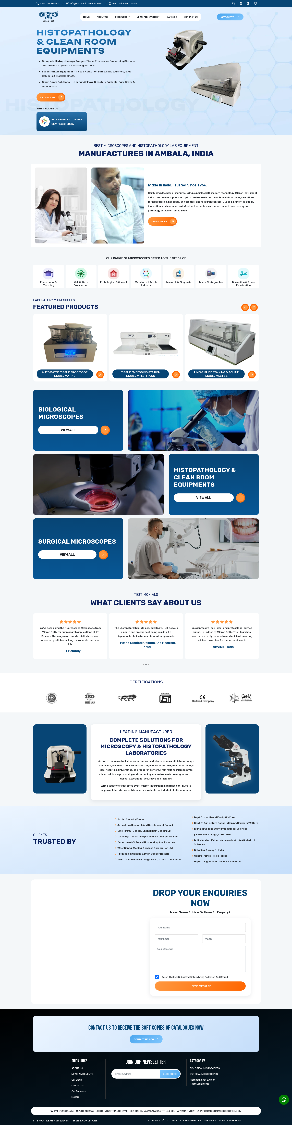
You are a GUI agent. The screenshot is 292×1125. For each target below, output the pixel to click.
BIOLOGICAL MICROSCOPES (205, 1068)
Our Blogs (76, 1079)
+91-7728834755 (49, 3)
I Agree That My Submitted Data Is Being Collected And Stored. (194, 976)
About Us (102, 16)
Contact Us (191, 16)
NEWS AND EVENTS (147, 16)
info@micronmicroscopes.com (85, 3)
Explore (75, 1096)
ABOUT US (77, 1068)
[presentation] (245, 307)
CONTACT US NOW (144, 1039)
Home (86, 16)
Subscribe (170, 1074)
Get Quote (227, 17)
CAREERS (172, 16)
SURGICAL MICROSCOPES (204, 1073)
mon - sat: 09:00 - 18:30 (124, 3)
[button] (143, 664)
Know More (48, 89)
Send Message (201, 986)
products (121, 16)
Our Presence (78, 1091)
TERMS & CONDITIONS (84, 1120)
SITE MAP (38, 1120)
